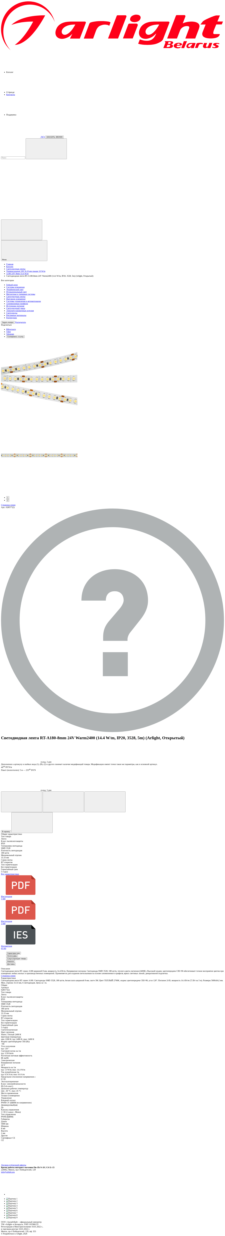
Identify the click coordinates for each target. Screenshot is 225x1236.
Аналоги (10, 961)
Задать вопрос (8, 322)
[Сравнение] (63, 801)
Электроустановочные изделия (20, 311)
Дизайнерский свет (14, 289)
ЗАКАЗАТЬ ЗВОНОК (54, 137)
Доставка (11, 964)
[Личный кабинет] (21, 229)
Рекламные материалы (16, 315)
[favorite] (20, 198)
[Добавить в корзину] (32, 822)
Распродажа (11, 318)
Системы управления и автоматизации (23, 301)
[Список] (105, 801)
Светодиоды (11, 313)
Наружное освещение (16, 299)
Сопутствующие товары (16, 959)
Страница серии (8, 505)
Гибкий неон (12, 285)
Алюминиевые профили (17, 304)
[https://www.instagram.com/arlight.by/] (25, 1194)
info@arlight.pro (8, 1172)
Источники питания (15, 306)
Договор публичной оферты (13, 1165)
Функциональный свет (16, 292)
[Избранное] (21, 801)
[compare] (20, 218)
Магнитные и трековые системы (20, 294)
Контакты (10, 94)
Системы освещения (15, 287)
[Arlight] (112, 50)
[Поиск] (46, 148)
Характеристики (13, 953)
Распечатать (20, 322)
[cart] (20, 178)
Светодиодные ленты (15, 296)
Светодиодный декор (15, 308)
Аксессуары (12, 956)
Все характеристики (10, 874)
